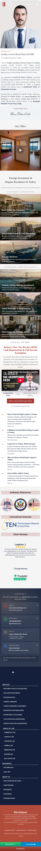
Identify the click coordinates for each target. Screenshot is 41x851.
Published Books (9, 798)
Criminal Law (8, 745)
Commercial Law (9, 732)
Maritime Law (8, 754)
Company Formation (10, 701)
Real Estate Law (9, 758)
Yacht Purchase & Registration (14, 719)
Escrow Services (9, 697)
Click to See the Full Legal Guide (20, 401)
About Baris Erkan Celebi (12, 781)
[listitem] (20, 420)
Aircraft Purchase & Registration (15, 723)
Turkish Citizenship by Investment (14, 706)
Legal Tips (6, 772)
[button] (37, 4)
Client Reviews (8, 785)
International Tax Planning (12, 714)
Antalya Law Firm (10, 830)
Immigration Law (9, 750)
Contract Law (9, 737)
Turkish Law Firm (21, 830)
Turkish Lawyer (31, 830)
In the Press (7, 794)
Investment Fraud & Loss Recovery (15, 688)
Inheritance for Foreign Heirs (13, 710)
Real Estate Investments (11, 693)
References (7, 789)
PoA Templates (8, 767)
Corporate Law (9, 741)
